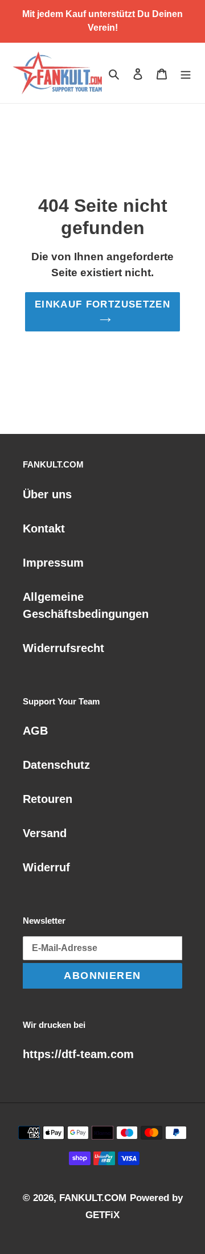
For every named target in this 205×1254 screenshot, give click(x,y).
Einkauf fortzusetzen (102, 304)
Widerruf (46, 867)
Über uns (47, 494)
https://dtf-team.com (78, 1054)
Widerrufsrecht (63, 648)
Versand (45, 833)
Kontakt (44, 528)
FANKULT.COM (92, 1197)
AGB (35, 730)
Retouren (47, 799)
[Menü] (186, 73)
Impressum (53, 562)
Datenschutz (56, 765)
